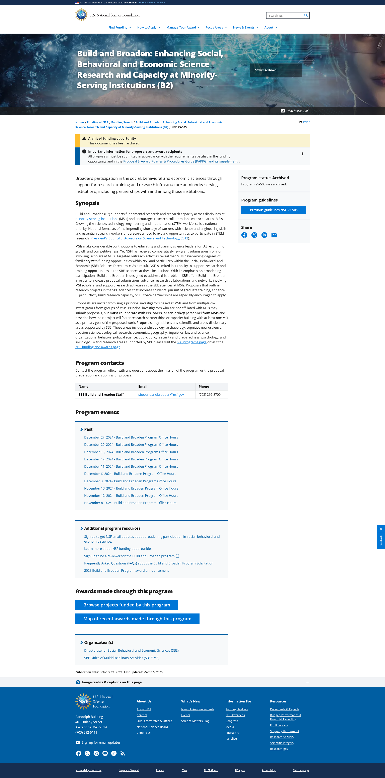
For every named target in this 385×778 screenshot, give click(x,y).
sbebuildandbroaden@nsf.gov (161, 394)
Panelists (232, 738)
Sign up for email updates (101, 742)
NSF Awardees (235, 715)
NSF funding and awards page (97, 347)
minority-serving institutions (96, 219)
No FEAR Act (211, 770)
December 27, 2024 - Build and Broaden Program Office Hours (131, 437)
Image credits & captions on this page (112, 682)
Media (230, 727)
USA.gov (240, 770)
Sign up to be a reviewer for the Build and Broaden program (129, 556)
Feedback (381, 541)
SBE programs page (192, 342)
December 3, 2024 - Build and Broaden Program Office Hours (130, 481)
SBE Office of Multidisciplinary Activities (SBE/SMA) (121, 658)
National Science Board (152, 727)
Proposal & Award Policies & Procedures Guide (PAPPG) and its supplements (181, 161)
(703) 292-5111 (86, 732)
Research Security (282, 737)
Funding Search (122, 122)
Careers (142, 715)
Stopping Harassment (284, 731)
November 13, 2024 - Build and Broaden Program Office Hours (131, 488)
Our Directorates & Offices (154, 721)
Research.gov (279, 749)
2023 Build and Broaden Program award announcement (126, 570)
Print (306, 122)
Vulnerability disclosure (88, 770)
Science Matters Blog (195, 721)
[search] (306, 15)
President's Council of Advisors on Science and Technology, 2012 (139, 238)
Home (79, 122)
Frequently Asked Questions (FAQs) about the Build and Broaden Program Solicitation (148, 563)
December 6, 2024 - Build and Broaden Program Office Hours (130, 473)
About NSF (144, 709)
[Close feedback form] (381, 529)
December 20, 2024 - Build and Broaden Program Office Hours (131, 444)
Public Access (279, 725)
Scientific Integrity (282, 743)
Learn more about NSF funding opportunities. (118, 548)
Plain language (301, 770)
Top (376, 657)
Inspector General (129, 770)
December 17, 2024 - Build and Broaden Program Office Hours (131, 459)
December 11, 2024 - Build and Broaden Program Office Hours (131, 466)
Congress (232, 721)
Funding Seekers (237, 709)
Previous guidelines (274, 210)
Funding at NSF (97, 122)
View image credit (298, 110)
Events (185, 715)
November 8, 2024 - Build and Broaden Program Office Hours (130, 503)
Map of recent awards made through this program (137, 618)
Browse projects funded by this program (126, 605)
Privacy (160, 770)
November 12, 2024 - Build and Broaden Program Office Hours (131, 495)
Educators (232, 733)
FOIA (184, 770)
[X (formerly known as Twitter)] (87, 753)
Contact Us (144, 733)
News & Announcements (197, 709)
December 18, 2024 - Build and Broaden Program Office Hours (131, 452)
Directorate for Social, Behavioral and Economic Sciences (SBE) (131, 650)
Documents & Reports (284, 709)
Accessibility (269, 770)
